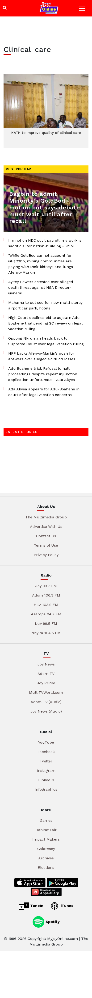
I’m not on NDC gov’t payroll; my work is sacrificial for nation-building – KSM (44, 243)
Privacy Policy (46, 555)
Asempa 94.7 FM (46, 614)
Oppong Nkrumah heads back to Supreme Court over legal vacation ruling (46, 341)
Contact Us (46, 536)
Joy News (46, 664)
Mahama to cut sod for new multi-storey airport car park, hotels (45, 305)
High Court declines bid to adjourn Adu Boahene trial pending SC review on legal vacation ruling (45, 323)
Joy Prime (46, 683)
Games (46, 820)
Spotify (52, 921)
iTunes (66, 905)
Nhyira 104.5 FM (46, 633)
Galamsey (46, 848)
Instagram (46, 770)
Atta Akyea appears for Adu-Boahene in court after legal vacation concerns (43, 392)
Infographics (46, 789)
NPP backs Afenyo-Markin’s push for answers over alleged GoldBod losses (41, 356)
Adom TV (46, 673)
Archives (46, 858)
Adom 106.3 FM (46, 595)
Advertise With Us (46, 526)
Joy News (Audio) (46, 711)
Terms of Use (46, 545)
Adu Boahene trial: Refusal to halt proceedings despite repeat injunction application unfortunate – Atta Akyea (42, 374)
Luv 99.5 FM (46, 623)
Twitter (46, 761)
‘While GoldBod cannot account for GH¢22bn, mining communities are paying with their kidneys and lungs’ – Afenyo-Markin (42, 264)
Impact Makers (46, 839)
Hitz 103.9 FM (46, 604)
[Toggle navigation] (82, 9)
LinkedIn (46, 780)
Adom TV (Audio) (46, 702)
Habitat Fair (46, 830)
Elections (46, 867)
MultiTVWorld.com (46, 692)
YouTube (46, 742)
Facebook (46, 752)
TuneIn (36, 905)
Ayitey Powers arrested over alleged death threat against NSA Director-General (40, 287)
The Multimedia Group (46, 517)
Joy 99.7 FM (46, 586)
